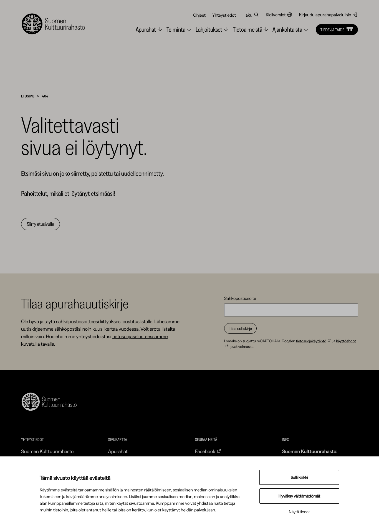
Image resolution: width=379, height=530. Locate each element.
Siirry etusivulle (40, 224)
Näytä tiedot (299, 511)
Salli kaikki (299, 477)
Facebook (205, 451)
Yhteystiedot (224, 15)
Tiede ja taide (332, 29)
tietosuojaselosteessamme (140, 336)
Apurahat (118, 451)
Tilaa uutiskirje (240, 328)
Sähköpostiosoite (240, 298)
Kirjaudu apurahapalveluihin (325, 14)
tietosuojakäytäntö (311, 340)
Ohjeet (199, 15)
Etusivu (27, 96)
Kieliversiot (276, 14)
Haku (247, 14)
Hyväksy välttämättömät (299, 496)
